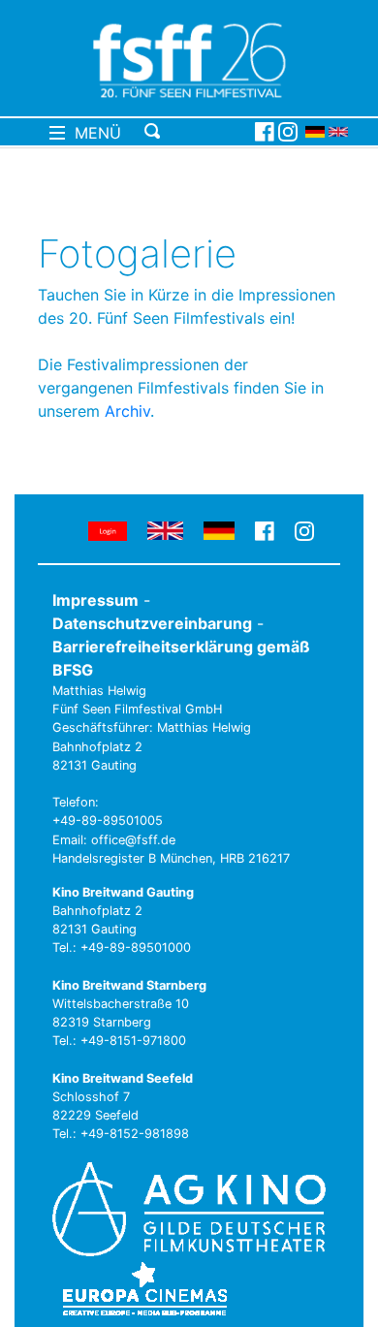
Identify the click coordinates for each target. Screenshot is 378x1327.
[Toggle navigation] (196, 131)
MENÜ (93, 132)
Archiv (127, 411)
